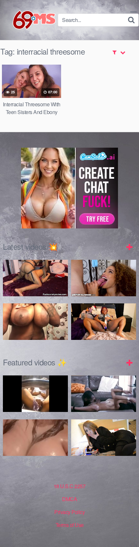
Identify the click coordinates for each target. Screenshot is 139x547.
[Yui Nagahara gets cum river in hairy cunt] (103, 437)
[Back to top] (128, 533)
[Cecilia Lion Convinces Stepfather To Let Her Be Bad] (103, 278)
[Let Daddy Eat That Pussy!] (103, 393)
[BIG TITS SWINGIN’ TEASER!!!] (35, 321)
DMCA (69, 499)
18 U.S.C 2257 (70, 486)
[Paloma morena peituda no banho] (35, 437)
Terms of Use (70, 525)
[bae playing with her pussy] (35, 393)
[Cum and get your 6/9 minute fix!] (29, 20)
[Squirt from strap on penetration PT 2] (35, 278)
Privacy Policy (69, 512)
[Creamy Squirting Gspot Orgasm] (103, 321)
